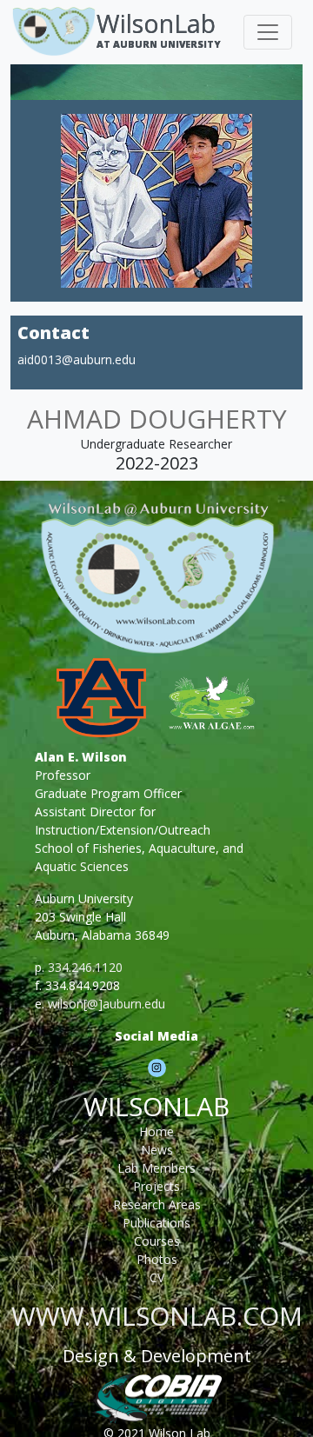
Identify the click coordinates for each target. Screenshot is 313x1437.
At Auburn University (159, 43)
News (157, 1149)
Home (156, 1131)
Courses (157, 1241)
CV (157, 1277)
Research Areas (157, 1204)
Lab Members (156, 1168)
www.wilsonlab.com (157, 1316)
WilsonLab (156, 23)
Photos (157, 1259)
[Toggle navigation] (267, 32)
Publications (156, 1222)
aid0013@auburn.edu (76, 359)
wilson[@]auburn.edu (106, 1003)
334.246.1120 (85, 967)
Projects (156, 1186)
